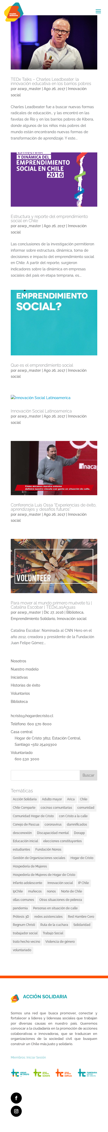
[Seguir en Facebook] (16, 1098)
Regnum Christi (24, 925)
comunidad (85, 808)
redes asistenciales (48, 916)
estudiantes (21, 849)
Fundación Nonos (48, 849)
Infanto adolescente (27, 883)
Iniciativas (19, 677)
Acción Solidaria (25, 799)
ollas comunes (23, 900)
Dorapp (79, 833)
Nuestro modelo (25, 669)
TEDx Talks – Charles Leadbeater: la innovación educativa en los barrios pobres (51, 81)
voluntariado (22, 950)
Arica (71, 799)
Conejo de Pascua (26, 824)
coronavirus (53, 824)
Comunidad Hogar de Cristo (33, 816)
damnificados (77, 824)
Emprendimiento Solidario (33, 619)
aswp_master (29, 89)
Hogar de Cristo (82, 858)
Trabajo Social (53, 933)
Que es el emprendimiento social (42, 365)
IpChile (18, 891)
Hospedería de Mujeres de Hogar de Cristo (44, 875)
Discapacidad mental (53, 833)
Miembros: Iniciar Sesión (28, 1057)
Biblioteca (74, 612)
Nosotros (18, 661)
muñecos (35, 891)
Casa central (22, 732)
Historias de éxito (25, 685)
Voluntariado (22, 753)
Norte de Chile (71, 891)
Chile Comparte (24, 808)
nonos (51, 891)
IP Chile (83, 883)
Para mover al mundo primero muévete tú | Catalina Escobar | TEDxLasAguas (51, 605)
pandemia (20, 908)
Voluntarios (20, 693)
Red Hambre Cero (81, 916)
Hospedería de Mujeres (30, 866)
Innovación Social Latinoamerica (41, 411)
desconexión (22, 833)
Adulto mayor (52, 799)
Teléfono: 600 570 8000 (31, 724)
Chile (83, 799)
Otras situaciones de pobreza (60, 900)
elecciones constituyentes (62, 841)
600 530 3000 (27, 759)
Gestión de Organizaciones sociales (39, 858)
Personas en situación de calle (55, 908)
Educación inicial (25, 841)
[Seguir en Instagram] (16, 1111)
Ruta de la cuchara (54, 925)
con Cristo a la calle (73, 816)
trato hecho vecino (26, 942)
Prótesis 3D (21, 916)
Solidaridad (81, 925)
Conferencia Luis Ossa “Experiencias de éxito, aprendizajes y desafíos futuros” (53, 507)
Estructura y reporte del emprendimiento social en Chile (49, 218)
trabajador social (25, 933)
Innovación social (72, 619)
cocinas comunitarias (56, 808)
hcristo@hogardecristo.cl (32, 716)
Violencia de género (60, 942)
